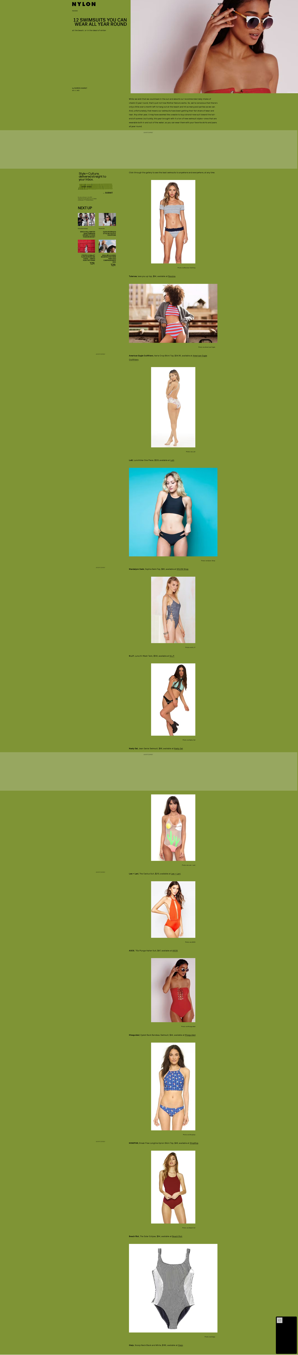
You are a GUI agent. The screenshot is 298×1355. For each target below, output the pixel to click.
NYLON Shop (182, 569)
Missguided (190, 1035)
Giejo (180, 1345)
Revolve (171, 276)
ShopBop (194, 1143)
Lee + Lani (176, 873)
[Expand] (278, 1318)
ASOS (175, 950)
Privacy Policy (89, 199)
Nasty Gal (178, 748)
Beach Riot (177, 1236)
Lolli (172, 460)
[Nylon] (83, 4)
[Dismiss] (294, 1318)
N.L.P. (172, 656)
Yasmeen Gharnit (80, 88)
